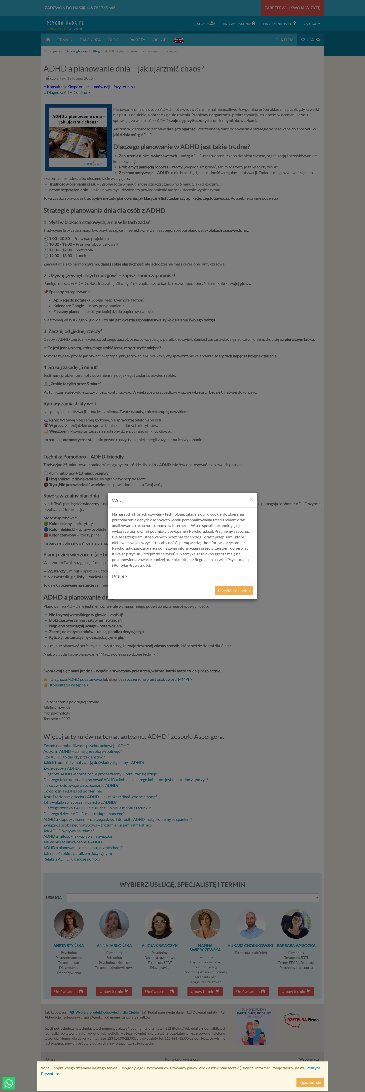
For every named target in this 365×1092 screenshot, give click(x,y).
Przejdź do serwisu (234, 590)
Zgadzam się (310, 1082)
